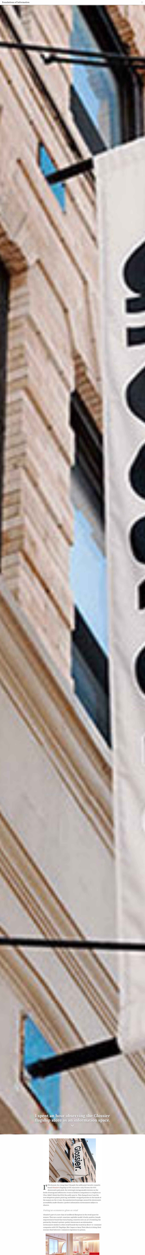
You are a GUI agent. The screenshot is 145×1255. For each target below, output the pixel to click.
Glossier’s (56, 1188)
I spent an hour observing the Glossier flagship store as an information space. (72, 1118)
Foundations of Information (15, 2)
